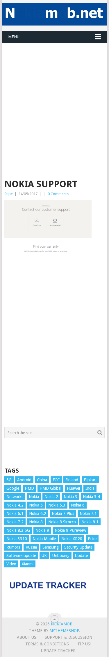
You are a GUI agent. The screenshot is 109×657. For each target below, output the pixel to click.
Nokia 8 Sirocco (62, 522)
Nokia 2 (51, 496)
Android (24, 480)
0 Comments (58, 194)
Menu (13, 37)
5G (9, 480)
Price (92, 538)
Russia (31, 547)
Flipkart (90, 480)
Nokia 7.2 (15, 522)
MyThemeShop (64, 630)
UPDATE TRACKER (58, 650)
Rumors (13, 547)
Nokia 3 (70, 496)
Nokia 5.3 (56, 505)
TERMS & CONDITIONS (47, 644)
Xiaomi (27, 564)
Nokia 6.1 (15, 513)
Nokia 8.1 (90, 522)
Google (12, 488)
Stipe (8, 194)
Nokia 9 (42, 530)
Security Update (78, 547)
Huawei (73, 488)
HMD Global (50, 488)
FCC (56, 480)
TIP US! (84, 644)
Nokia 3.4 (91, 496)
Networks (14, 496)
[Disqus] (54, 343)
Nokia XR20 (71, 538)
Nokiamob (61, 624)
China (42, 480)
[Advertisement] (54, 97)
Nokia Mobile (44, 538)
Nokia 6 (78, 505)
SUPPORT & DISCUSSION (68, 637)
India (89, 488)
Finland (71, 480)
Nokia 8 (36, 522)
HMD (29, 488)
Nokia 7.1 (88, 513)
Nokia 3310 (16, 538)
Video (11, 564)
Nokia (34, 496)
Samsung (50, 547)
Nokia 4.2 (15, 505)
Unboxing (60, 555)
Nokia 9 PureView (70, 530)
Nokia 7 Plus (63, 513)
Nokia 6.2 (37, 513)
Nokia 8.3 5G (18, 530)
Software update (21, 555)
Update (81, 555)
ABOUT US (26, 637)
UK (44, 555)
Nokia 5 (36, 505)
